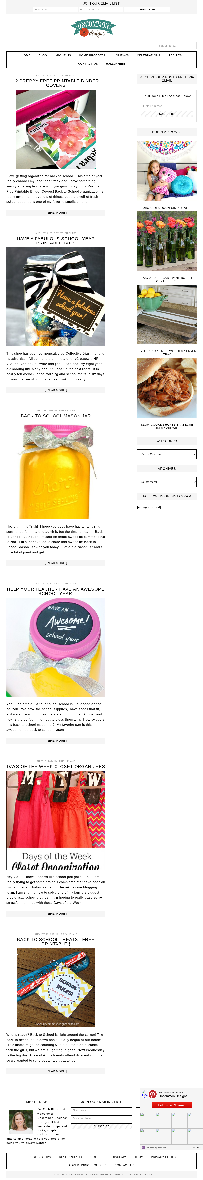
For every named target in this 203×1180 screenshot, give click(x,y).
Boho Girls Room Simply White (167, 207)
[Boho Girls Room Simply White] (167, 171)
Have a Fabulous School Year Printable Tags (56, 240)
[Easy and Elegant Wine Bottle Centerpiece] (167, 241)
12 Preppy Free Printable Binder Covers (56, 83)
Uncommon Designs (101, 28)
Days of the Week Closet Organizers (56, 766)
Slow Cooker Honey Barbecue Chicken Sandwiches (167, 426)
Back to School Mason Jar (56, 415)
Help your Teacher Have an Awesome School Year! (56, 591)
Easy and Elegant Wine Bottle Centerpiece (167, 279)
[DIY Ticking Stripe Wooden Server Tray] (167, 315)
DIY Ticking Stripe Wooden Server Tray (166, 352)
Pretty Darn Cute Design (133, 1174)
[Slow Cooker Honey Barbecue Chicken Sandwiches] (167, 388)
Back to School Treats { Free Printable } (56, 941)
